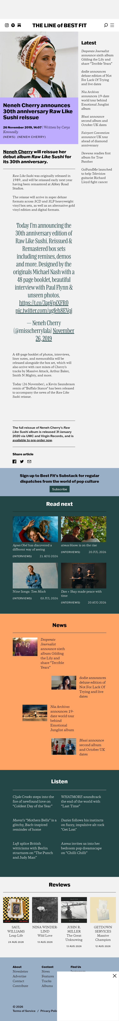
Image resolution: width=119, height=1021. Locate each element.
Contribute (20, 986)
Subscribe (59, 489)
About (17, 967)
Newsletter (20, 972)
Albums (47, 986)
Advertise (19, 976)
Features (48, 976)
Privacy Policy (49, 1011)
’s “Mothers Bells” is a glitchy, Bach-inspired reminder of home (35, 825)
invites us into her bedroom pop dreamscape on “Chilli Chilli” (81, 848)
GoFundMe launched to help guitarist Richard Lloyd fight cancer (96, 176)
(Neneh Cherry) (31, 137)
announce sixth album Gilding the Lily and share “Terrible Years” (97, 57)
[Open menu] (112, 25)
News (9, 137)
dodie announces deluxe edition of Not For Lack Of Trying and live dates (96, 78)
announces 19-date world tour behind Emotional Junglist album (95, 100)
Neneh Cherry (18, 151)
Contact (18, 981)
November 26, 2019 (55, 335)
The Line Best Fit (59, 25)
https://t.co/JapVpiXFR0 (43, 303)
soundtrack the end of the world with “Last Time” (81, 802)
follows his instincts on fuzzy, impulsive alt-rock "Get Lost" (82, 825)
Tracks (46, 981)
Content (47, 967)
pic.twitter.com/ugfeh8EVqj (43, 311)
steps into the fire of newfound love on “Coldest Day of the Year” (33, 802)
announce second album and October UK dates (94, 121)
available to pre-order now (32, 440)
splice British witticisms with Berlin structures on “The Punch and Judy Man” (33, 850)
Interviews (22, 556)
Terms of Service (24, 1011)
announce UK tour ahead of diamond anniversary (95, 139)
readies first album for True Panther (96, 157)
